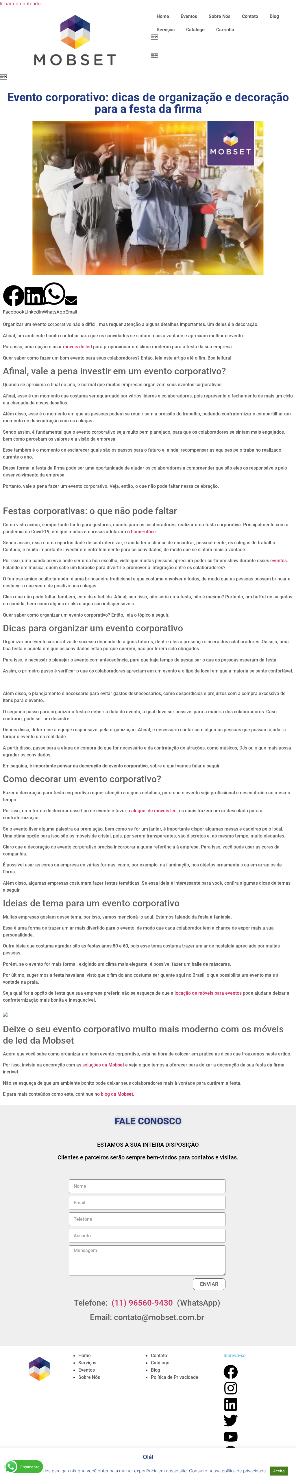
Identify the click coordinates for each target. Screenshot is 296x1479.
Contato (250, 16)
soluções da (103, 1065)
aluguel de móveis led (154, 810)
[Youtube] (230, 1436)
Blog (274, 16)
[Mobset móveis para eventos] (74, 41)
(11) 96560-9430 (142, 1303)
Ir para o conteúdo (20, 3)
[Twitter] (230, 1420)
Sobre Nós (219, 16)
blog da (117, 1094)
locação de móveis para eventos (208, 993)
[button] (154, 36)
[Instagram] (230, 1388)
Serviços (166, 29)
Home (163, 16)
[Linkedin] (230, 1404)
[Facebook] (230, 1372)
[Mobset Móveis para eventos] (39, 1375)
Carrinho (225, 29)
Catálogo (195, 29)
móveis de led (77, 346)
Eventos (189, 16)
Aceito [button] (279, 1471)
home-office (143, 531)
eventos (278, 560)
